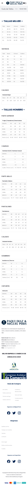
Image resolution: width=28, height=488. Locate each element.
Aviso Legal (4, 442)
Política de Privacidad (7, 445)
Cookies (3, 448)
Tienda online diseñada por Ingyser (14, 476)
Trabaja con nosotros (7, 430)
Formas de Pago (7, 396)
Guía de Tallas (18, 395)
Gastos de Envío (6, 399)
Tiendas (3, 433)
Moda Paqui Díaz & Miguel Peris (18, 472)
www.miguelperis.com (9, 348)
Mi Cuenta (5, 389)
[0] (25, 3)
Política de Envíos (7, 393)
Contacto (4, 436)
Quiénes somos (5, 426)
